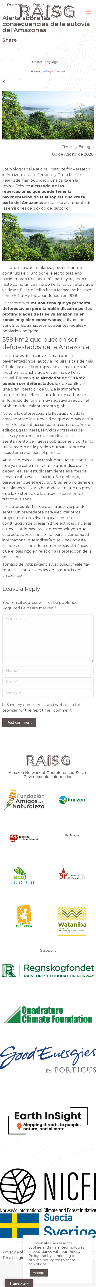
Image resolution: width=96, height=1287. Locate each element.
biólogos (17, 169)
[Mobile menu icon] (88, 11)
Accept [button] (39, 1273)
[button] (3, 50)
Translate (59, 71)
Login (19, 1258)
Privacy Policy (15, 1252)
